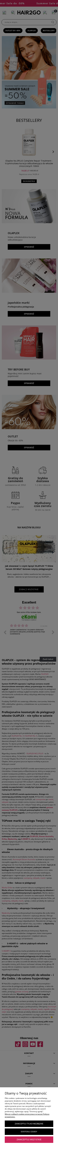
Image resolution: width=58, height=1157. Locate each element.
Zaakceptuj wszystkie (29, 1139)
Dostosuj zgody (29, 1132)
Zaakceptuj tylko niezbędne (29, 1124)
